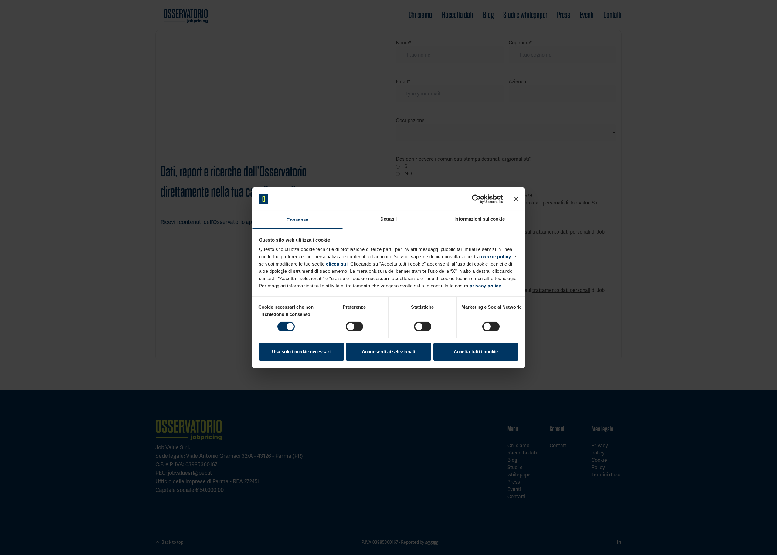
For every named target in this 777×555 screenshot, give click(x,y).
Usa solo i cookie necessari (301, 351)
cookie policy (496, 256)
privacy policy (485, 285)
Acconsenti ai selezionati (389, 351)
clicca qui (337, 263)
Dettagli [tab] (388, 218)
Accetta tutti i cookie (476, 351)
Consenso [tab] (297, 219)
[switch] (354, 326)
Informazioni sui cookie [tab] (479, 218)
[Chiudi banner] (516, 199)
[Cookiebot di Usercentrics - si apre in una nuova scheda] (476, 199)
